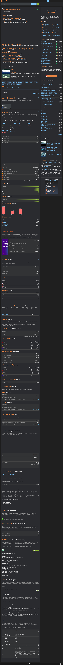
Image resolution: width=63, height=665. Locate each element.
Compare (34, 4)
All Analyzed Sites (25, 663)
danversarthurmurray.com (47, 52)
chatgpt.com (46, 32)
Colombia (5, 225)
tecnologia (14, 82)
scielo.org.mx (5, 314)
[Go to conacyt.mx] (20, 9)
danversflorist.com (45, 54)
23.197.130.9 (43, 127)
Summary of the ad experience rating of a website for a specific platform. (17, 389)
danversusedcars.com (46, 63)
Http (5, 595)
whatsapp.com (56, 35)
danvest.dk (43, 41)
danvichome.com (45, 49)
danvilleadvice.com (45, 44)
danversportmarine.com (46, 43)
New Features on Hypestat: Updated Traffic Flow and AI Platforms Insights (53, 149)
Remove (45, 169)
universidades (19, 84)
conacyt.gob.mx (5, 474)
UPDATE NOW (51, 12)
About (37, 663)
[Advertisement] (20, 33)
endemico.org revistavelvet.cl (48, 92)
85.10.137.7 (43, 115)
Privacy (33, 663)
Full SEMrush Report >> (34, 254)
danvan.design (44, 55)
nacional (3, 84)
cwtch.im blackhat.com (47, 84)
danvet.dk (43, 48)
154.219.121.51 (44, 130)
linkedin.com (56, 30)
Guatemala (5, 224)
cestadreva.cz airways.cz (47, 95)
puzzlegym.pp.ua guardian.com (48, 89)
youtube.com (56, 24)
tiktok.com (45, 29)
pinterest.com (46, 35)
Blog (30, 663)
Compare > (36, 314)
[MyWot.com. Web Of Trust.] (3, 523)
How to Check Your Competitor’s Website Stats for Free (54, 154)
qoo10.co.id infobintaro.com (48, 96)
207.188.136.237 (44, 132)
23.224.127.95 (44, 119)
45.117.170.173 (44, 122)
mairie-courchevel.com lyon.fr (48, 98)
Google (9, 511)
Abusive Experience (10, 414)
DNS (5, 621)
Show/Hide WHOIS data (49, 166)
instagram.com (56, 26)
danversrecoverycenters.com (47, 60)
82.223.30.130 (44, 118)
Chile (4, 227)
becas (36, 82)
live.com (55, 34)
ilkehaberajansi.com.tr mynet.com (49, 86)
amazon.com (56, 27)
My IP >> (60, 134)
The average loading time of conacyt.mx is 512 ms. (12, 481)
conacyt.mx (21, 82)
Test (38, 590)
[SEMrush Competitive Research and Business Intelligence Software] (7, 231)
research (31, 82)
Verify (9, 580)
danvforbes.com (45, 51)
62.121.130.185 (44, 121)
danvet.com (44, 57)
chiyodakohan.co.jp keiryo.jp (48, 90)
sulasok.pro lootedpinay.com (48, 83)
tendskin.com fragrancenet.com (49, 93)
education (4, 82)
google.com (46, 24)
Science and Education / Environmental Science (12, 87)
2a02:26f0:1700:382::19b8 (47, 129)
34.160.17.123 (44, 110)
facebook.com (46, 26)
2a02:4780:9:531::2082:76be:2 (48, 124)
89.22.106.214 (44, 116)
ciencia (8, 84)
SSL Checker (13, 540)
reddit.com (55, 29)
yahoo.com (56, 32)
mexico (26, 82)
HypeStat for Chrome (52, 76)
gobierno (13, 84)
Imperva (5, 107)
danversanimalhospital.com (47, 46)
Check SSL (36, 550)
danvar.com (43, 61)
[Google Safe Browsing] (2, 519)
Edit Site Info (36, 93)
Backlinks (7, 259)
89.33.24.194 (44, 112)
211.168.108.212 (44, 125)
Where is (11, 431)
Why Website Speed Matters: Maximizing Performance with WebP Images (53, 143)
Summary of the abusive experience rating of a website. (13, 417)
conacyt (9, 82)
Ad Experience (9, 387)
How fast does (12, 479)
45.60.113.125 (24, 59)
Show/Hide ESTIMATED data (50, 162)
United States (6, 222)
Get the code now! (51, 180)
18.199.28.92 (44, 113)
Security (4, 105)
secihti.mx (12, 474)
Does (13, 489)
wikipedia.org (46, 34)
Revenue (7, 319)
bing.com (45, 30)
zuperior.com (44, 58)
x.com (44, 27)
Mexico (4, 221)
